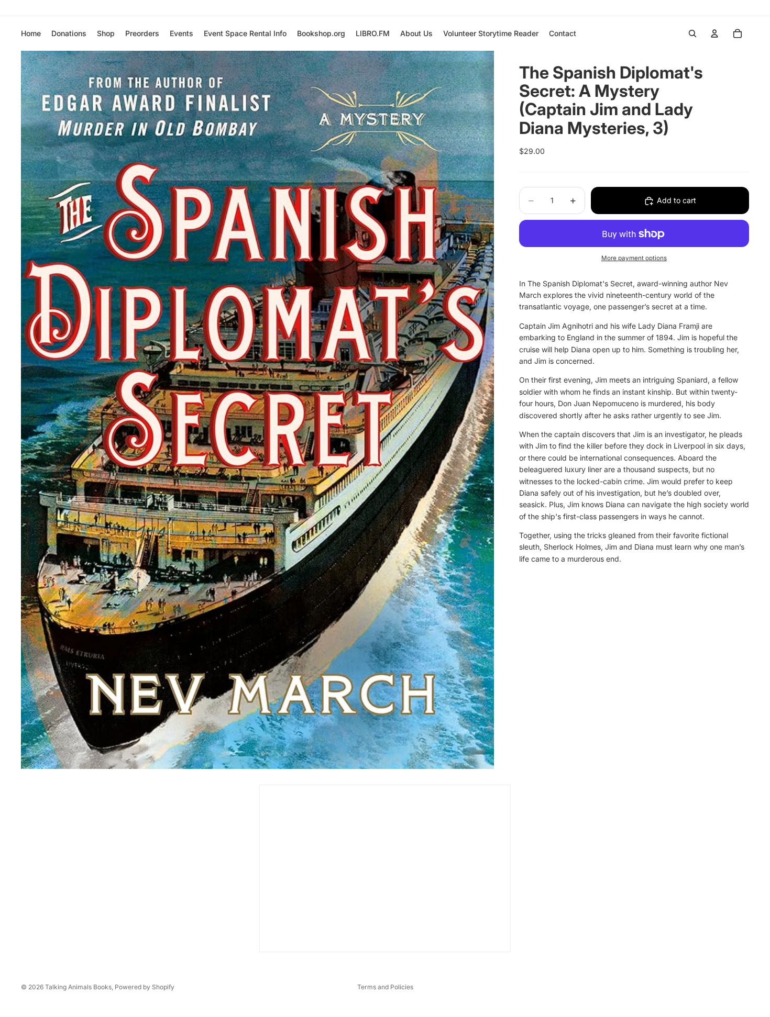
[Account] (714, 33)
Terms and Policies (385, 987)
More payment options (634, 258)
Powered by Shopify (144, 987)
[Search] (692, 33)
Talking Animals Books (78, 987)
